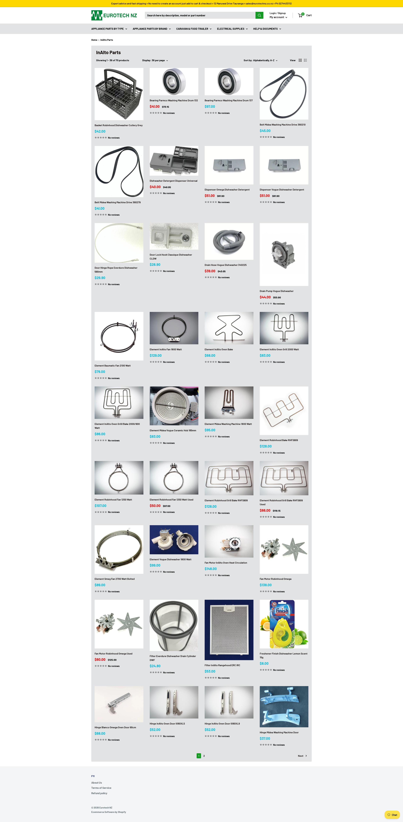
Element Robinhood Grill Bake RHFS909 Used (281, 502)
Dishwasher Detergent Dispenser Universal (173, 180)
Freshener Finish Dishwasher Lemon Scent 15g (283, 655)
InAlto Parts (106, 39)
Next (300, 755)
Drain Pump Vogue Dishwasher (277, 290)
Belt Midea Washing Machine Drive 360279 (118, 202)
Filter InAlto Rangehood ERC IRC (222, 665)
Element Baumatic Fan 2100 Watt (113, 365)
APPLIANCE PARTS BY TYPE (107, 28)
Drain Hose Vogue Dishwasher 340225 (226, 264)
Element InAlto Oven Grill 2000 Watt (279, 349)
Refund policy (99, 793)
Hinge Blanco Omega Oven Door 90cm (115, 727)
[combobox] (200, 15)
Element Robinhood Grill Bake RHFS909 (226, 500)
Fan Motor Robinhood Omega (275, 578)
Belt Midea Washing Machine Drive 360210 (283, 124)
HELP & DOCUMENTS (265, 28)
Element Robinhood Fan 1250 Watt (113, 499)
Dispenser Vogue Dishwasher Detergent (282, 189)
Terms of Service (101, 787)
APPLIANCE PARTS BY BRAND (150, 28)
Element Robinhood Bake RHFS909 (279, 440)
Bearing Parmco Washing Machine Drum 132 (174, 100)
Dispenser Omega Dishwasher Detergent (227, 189)
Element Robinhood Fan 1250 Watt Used (171, 499)
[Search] (259, 15)
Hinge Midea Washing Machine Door (279, 732)
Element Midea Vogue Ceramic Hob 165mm (173, 430)
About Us (96, 782)
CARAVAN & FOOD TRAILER (192, 28)
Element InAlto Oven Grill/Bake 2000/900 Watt (117, 425)
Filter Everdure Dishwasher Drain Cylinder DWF (173, 657)
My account (277, 17)
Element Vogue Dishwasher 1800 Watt (170, 559)
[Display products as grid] (300, 60)
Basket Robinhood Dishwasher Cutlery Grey (119, 125)
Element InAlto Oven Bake (219, 349)
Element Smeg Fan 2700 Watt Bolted (115, 578)
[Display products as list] (305, 60)
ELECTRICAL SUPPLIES (230, 28)
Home (94, 39)
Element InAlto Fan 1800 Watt (166, 349)
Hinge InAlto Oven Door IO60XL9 (222, 723)
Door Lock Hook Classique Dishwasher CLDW (171, 256)
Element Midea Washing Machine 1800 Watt (228, 423)
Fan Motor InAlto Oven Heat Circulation (226, 562)
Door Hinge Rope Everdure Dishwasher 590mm (116, 269)
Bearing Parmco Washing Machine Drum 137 (229, 100)
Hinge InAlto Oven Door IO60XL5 (167, 723)
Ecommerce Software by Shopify (108, 812)
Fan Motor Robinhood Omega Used (113, 653)
